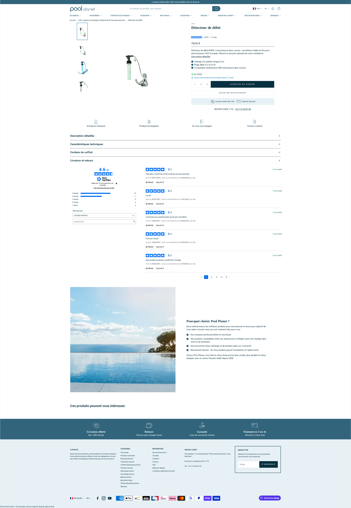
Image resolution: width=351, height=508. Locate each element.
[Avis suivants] (226, 277)
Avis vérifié (278, 169)
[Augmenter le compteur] (207, 84)
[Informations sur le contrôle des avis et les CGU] (116, 183)
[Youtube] (110, 498)
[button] (173, 8)
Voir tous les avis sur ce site (104, 188)
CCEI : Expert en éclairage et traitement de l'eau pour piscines (101, 20)
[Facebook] (98, 498)
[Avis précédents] (201, 277)
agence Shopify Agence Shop (43, 507)
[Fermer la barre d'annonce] (348, 2)
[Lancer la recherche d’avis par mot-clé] (134, 221)
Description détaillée (200, 56)
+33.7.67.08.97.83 (243, 109)
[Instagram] (104, 498)
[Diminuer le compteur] (194, 84)
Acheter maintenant (233, 93)
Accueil (72, 20)
